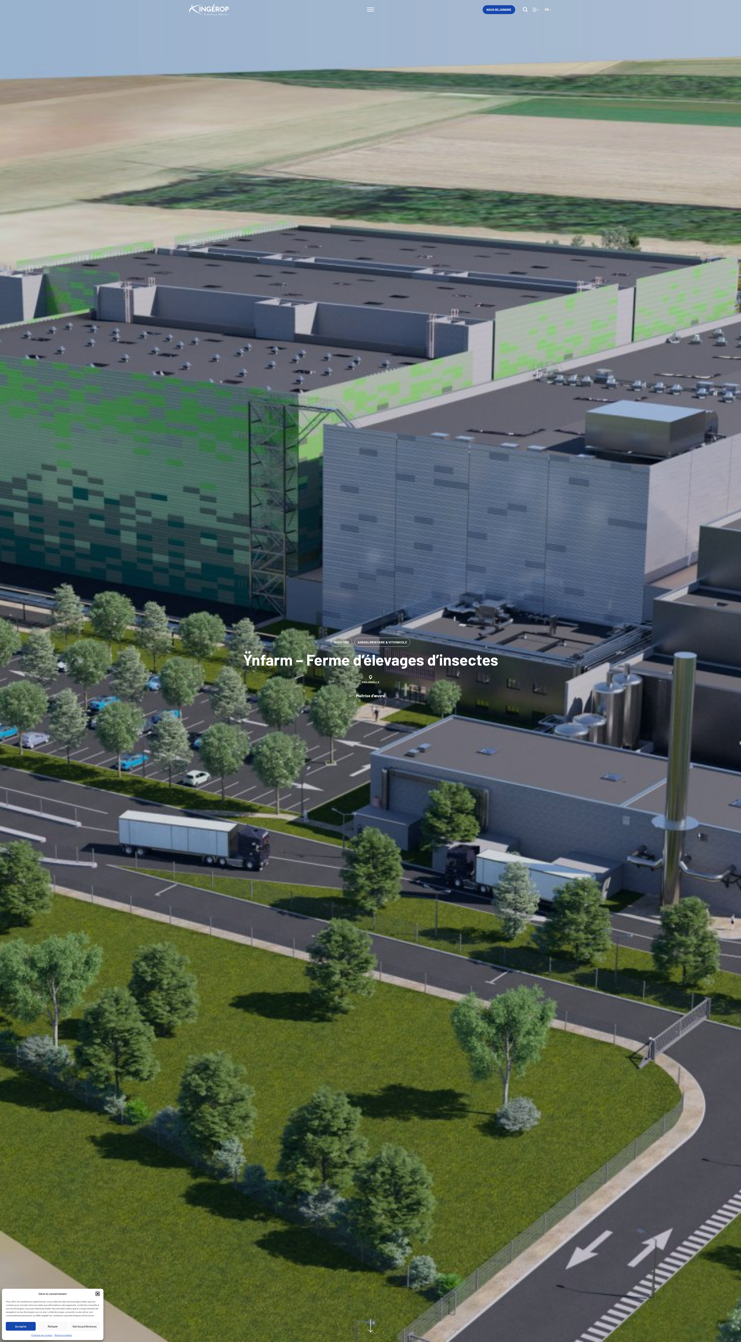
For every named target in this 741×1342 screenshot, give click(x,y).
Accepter (21, 1326)
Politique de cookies (41, 1335)
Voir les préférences (84, 1326)
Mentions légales (63, 1335)
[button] (98, 1294)
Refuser (53, 1326)
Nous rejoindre (498, 9)
